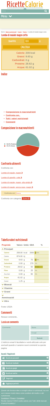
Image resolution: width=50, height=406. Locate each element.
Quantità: (12, 41)
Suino (25, 32)
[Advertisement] (29, 91)
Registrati (9, 378)
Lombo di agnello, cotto (11, 178)
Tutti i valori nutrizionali (17, 118)
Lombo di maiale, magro (11, 173)
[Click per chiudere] (3, 249)
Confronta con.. (13, 115)
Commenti (10, 122)
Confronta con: (9, 193)
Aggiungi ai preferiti (12, 384)
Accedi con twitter (11, 373)
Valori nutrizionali (11, 32)
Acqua (6, 277)
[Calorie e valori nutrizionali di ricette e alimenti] (25, 4)
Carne (20, 32)
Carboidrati (8, 263)
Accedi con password (12, 358)
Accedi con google (11, 368)
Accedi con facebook (12, 363)
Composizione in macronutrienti (21, 112)
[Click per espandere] (3, 285)
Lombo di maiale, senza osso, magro (16, 187)
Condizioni (5, 398)
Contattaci (20, 398)
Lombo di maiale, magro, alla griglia (16, 182)
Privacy (13, 398)
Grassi (6, 260)
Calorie (6, 253)
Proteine (7, 267)
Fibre (6, 270)
